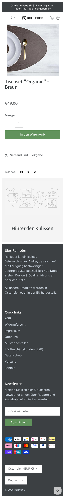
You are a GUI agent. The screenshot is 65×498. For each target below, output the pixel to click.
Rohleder (19, 489)
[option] (32, 50)
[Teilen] (21, 172)
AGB (8, 318)
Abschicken (18, 422)
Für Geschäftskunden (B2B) (24, 349)
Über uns (11, 337)
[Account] (50, 18)
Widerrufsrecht (15, 324)
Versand (10, 361)
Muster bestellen (16, 343)
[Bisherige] (7, 7)
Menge (10, 115)
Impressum (12, 331)
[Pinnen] (35, 172)
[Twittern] (28, 172)
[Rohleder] (32, 17)
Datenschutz (13, 355)
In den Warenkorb (32, 134)
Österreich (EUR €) (21, 468)
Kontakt (10, 368)
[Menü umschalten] (7, 18)
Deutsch (13, 480)
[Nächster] (57, 7)
